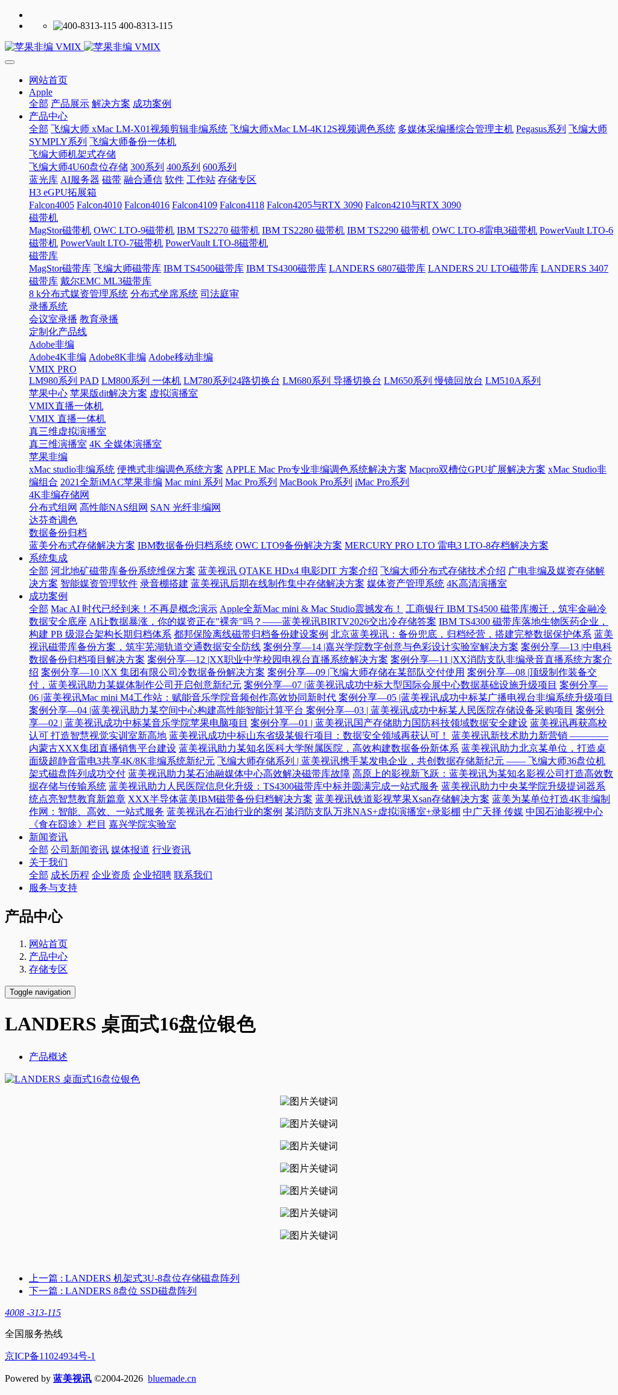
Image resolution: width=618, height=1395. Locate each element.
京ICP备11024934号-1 (50, 1356)
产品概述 (48, 1057)
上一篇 (134, 1278)
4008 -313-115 (33, 1312)
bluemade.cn (172, 1378)
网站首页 (48, 80)
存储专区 (48, 969)
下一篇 (113, 1291)
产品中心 (48, 956)
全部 (38, 103)
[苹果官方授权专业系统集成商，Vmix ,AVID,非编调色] (309, 47)
